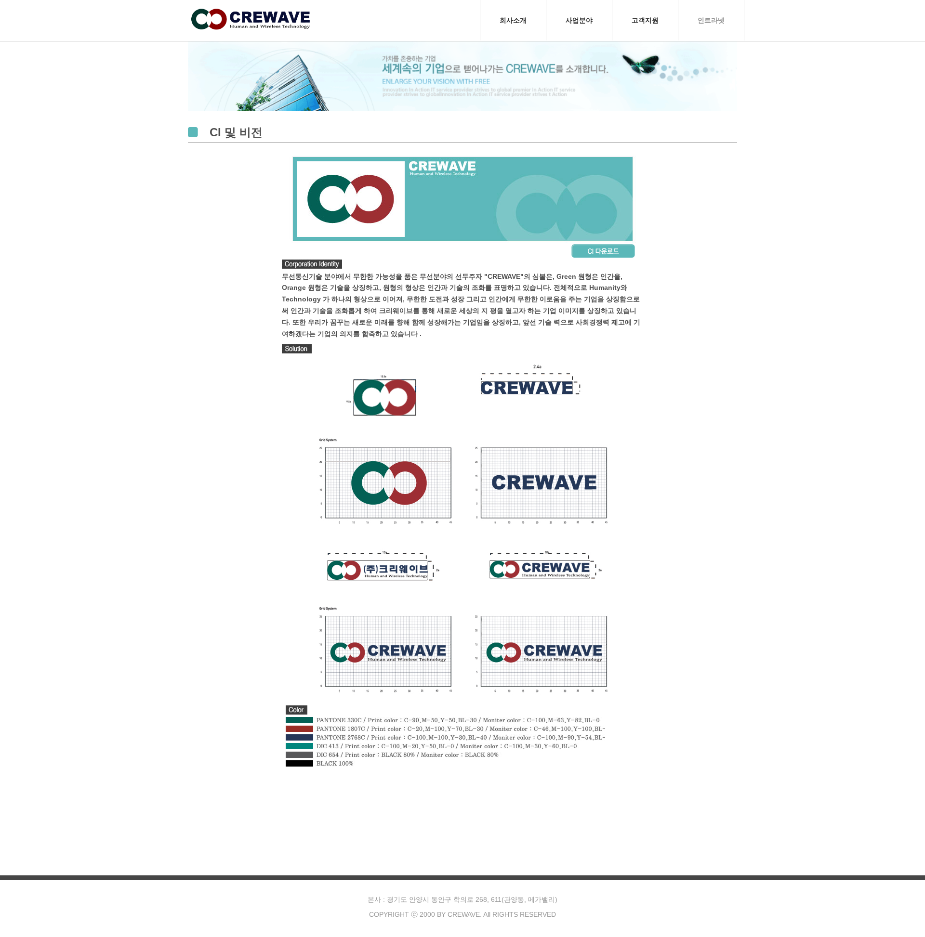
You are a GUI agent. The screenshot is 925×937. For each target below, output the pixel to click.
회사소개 (513, 20)
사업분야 (579, 20)
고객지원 (645, 20)
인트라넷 (711, 20)
